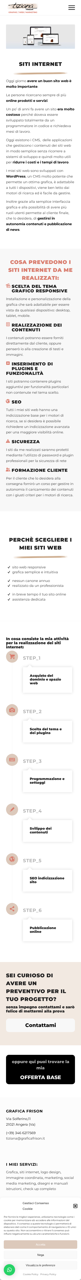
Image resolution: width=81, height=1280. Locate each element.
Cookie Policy (30, 1274)
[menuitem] (70, 7)
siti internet (29, 1172)
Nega (40, 1254)
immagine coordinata (24, 1178)
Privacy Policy (48, 1274)
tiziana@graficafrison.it (25, 1138)
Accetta (40, 1244)
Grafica (12, 1172)
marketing (54, 1178)
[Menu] (70, 7)
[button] (75, 1206)
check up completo (39, 1189)
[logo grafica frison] (33, 7)
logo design (50, 1172)
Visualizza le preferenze (40, 1265)
